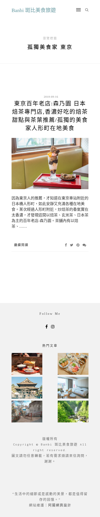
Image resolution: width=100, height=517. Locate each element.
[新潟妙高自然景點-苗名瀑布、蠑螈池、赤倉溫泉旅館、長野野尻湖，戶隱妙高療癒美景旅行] (73, 412)
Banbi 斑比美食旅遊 (34, 10)
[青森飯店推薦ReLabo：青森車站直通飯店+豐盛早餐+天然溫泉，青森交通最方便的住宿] (73, 388)
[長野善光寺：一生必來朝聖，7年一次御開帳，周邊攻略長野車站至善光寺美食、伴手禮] (27, 388)
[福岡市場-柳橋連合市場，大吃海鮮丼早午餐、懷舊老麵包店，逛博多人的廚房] (73, 364)
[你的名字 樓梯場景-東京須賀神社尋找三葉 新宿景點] (27, 412)
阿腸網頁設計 (59, 505)
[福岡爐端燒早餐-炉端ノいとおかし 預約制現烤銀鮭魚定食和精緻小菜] (27, 364)
